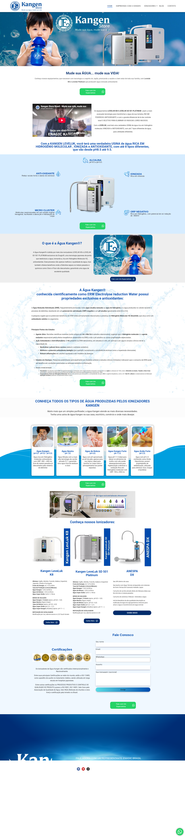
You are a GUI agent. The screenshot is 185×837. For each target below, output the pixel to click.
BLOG (161, 6)
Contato (115, 774)
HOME (109, 6)
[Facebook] (78, 769)
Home (79, 774)
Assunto (99, 665)
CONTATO (172, 6)
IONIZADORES (150, 6)
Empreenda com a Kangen (94, 774)
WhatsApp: (100, 657)
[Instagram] (88, 769)
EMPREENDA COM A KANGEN (128, 6)
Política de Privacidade (174, 835)
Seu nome (100, 642)
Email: (98, 649)
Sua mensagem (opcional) (106, 672)
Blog (108, 774)
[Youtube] (83, 769)
